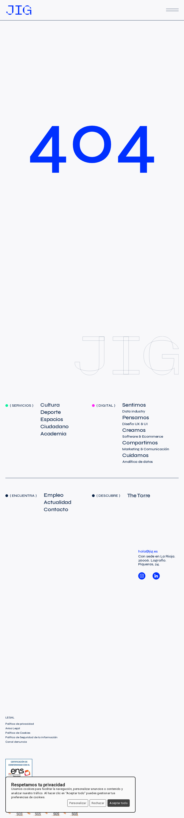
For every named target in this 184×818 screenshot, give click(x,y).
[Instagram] (141, 573)
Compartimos (145, 445)
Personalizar (77, 803)
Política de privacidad (19, 723)
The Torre (138, 495)
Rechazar (98, 803)
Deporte (50, 412)
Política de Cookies (17, 732)
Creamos (142, 433)
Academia (53, 434)
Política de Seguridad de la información (31, 737)
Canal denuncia (16, 741)
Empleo (54, 495)
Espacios (51, 419)
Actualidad (57, 502)
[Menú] (172, 10)
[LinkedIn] (156, 573)
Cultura (50, 405)
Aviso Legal (12, 728)
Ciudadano (54, 426)
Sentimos (134, 407)
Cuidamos (137, 458)
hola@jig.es (148, 551)
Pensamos (135, 420)
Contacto (56, 509)
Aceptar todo (119, 803)
